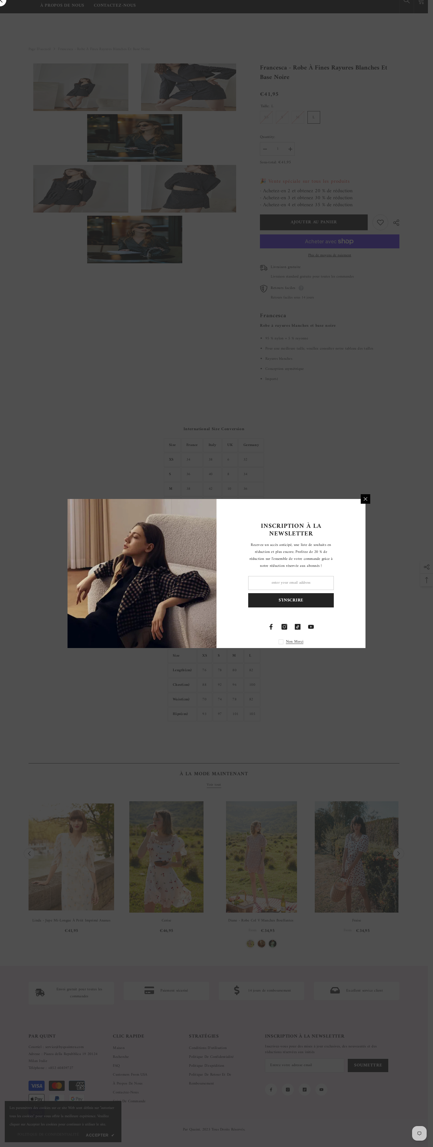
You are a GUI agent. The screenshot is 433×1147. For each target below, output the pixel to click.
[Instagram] (284, 626)
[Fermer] (365, 499)
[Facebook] (271, 626)
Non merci (294, 642)
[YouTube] (311, 626)
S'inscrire (291, 600)
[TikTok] (297, 626)
